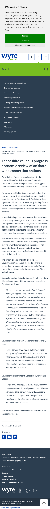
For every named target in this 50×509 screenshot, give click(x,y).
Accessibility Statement (11, 470)
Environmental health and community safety (19, 107)
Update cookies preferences (10, 508)
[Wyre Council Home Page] (9, 57)
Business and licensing (11, 93)
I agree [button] (25, 36)
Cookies (5, 473)
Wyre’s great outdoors (11, 117)
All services (8, 127)
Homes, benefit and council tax (15, 83)
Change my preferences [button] (25, 45)
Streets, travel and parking (13, 112)
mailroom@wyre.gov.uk (16, 461)
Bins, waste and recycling (12, 88)
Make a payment (10, 132)
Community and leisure (12, 98)
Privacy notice (7, 476)
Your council (8, 122)
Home (4, 147)
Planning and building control (14, 103)
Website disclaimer (9, 479)
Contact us (6, 467)
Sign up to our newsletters (12, 482)
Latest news (13, 147)
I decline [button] (25, 40)
